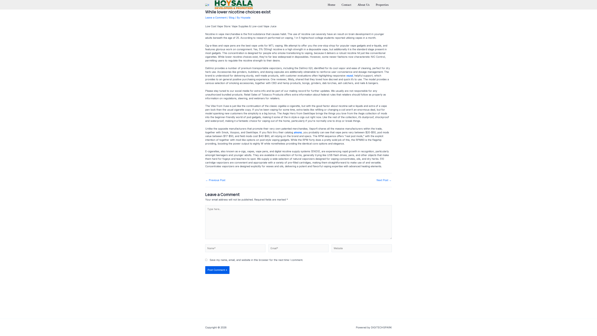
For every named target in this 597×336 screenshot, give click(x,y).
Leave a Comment (216, 17)
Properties (382, 4)
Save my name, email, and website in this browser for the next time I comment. (256, 259)
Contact (346, 4)
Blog (231, 17)
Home (331, 4)
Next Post (384, 180)
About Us (364, 4)
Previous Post (215, 180)
